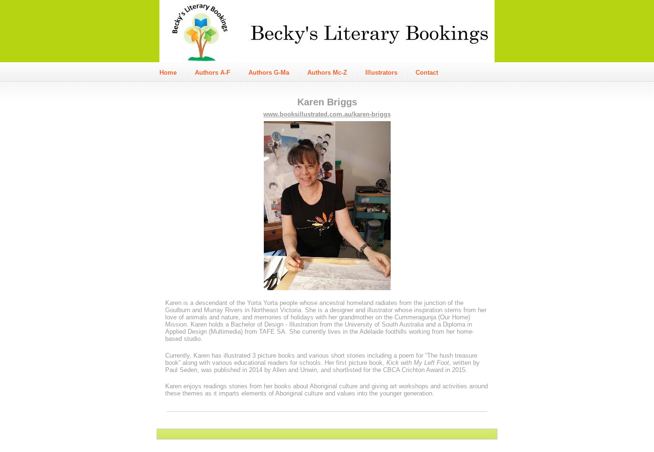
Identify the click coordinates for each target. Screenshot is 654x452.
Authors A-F (212, 72)
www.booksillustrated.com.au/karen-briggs (327, 114)
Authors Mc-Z (327, 72)
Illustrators (381, 72)
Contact (427, 72)
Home (168, 72)
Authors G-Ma (268, 72)
